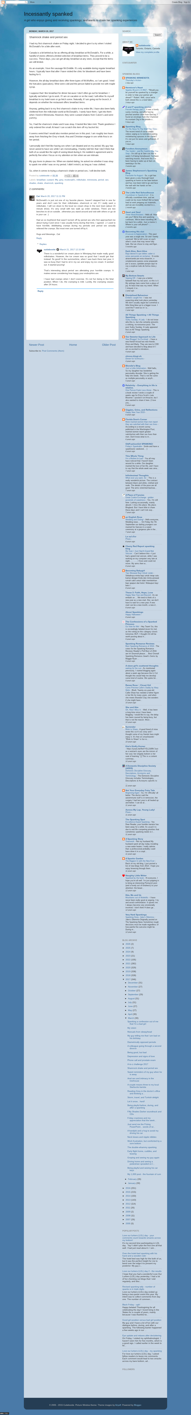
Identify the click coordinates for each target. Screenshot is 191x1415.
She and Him (131, 707)
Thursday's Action (133, 80)
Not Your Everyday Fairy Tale (140, 790)
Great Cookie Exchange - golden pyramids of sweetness (139, 498)
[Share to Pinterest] (77, 175)
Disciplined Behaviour (136, 295)
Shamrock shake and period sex (142, 1068)
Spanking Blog (133, 126)
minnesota (92, 180)
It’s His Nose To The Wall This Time (141, 129)
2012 (128, 1204)
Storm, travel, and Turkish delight (143, 1097)
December (133, 983)
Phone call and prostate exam (141, 1060)
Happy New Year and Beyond (138, 595)
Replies (43, 244)
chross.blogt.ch (133, 356)
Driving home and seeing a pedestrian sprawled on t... (141, 1162)
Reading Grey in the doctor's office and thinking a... (143, 1092)
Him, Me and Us (133, 895)
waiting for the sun (133, 668)
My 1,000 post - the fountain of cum (144, 1174)
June (130, 1006)
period (101, 180)
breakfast (41, 180)
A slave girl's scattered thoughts (141, 666)
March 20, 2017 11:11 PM (53, 196)
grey (61, 180)
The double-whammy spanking (142, 1147)
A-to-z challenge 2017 (137, 1064)
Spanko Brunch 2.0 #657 (136, 90)
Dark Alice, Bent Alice (136, 251)
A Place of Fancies (134, 495)
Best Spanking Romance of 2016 (140, 646)
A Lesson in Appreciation (136, 234)
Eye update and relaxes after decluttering (141, 1335)
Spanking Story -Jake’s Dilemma (139, 917)
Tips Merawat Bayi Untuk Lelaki (139, 573)
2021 (128, 963)
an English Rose (133, 517)
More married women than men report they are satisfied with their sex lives (141, 423)
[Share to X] (71, 175)
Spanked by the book (134, 878)
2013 (128, 1200)
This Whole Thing (134, 456)
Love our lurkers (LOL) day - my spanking (142, 1351)
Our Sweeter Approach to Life (140, 337)
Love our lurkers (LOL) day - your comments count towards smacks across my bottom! (141, 1237)
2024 (128, 952)
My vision (131, 1028)
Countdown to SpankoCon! (137, 195)
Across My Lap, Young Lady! (140, 810)
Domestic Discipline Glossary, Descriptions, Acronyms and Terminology (138, 773)
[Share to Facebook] (74, 175)
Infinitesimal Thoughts (137, 475)
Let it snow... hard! (136, 1101)
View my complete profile (147, 52)
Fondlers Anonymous (136, 149)
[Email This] (65, 175)
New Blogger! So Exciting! (137, 339)
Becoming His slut (134, 232)
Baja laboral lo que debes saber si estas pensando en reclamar (140, 254)
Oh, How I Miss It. (133, 710)
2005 (128, 1223)
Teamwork (130, 841)
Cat (38, 196)
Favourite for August (134, 175)
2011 (128, 1208)
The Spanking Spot (135, 819)
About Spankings (134, 612)
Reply (39, 238)
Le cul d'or (130, 536)
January (132, 1183)
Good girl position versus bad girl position (141, 1320)
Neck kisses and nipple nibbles (141, 1137)
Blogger (137, 1405)
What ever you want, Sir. (136, 478)
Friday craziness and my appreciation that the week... (141, 1119)
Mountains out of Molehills (137, 897)
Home (73, 344)
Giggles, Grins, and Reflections (141, 410)
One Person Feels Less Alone (138, 390)
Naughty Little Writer (136, 875)
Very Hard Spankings (136, 915)
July (130, 1002)
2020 (128, 967)
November (133, 987)
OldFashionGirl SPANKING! (139, 444)
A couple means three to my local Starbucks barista (143, 1086)
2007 (128, 1219)
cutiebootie (44, 176)
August (131, 998)
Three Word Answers (134, 214)
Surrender (130, 727)
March (131, 1018)
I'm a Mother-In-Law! (134, 458)
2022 (128, 960)
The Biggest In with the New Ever (140, 861)
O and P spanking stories (138, 107)
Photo (128, 539)
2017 (128, 979)
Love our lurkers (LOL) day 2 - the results (141, 1271)
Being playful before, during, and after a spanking (142, 1106)
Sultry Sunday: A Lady (135, 320)
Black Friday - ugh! (131, 1305)
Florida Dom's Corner (136, 419)
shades (32, 183)
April (130, 1014)
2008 (128, 1216)
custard (50, 180)
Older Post (109, 344)
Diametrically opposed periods (141, 1042)
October (132, 990)
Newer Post (36, 344)
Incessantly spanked (48, 14)
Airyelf (118, 1405)
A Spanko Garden (134, 858)
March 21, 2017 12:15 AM (72, 249)
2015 (128, 1192)
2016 (128, 1188)
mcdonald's (69, 180)
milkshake (81, 180)
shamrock (48, 183)
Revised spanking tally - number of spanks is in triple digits (138, 1288)
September (133, 994)
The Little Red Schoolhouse (139, 193)
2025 (128, 948)
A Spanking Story (134, 839)
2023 (128, 956)
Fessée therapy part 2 (135, 109)
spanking (59, 183)
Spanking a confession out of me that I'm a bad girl (142, 1022)
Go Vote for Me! (132, 626)
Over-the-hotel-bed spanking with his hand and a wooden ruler (139, 1254)
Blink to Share (131, 729)
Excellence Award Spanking (137, 822)
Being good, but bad (137, 1052)
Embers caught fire (134, 298)
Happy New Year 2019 (135, 412)
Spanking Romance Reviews (139, 644)
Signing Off (130, 278)
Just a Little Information (136, 368)
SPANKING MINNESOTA (137, 78)
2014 (128, 1196)
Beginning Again (132, 793)
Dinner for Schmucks (134, 359)
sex (106, 180)
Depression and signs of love (141, 1056)
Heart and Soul (133, 212)
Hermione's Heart (134, 88)
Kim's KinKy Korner (135, 746)
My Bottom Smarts (134, 276)
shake (40, 183)
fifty (56, 180)
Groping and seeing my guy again (143, 1158)
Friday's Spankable (134, 446)
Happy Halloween (133, 614)
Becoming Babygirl (135, 571)
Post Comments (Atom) (53, 351)
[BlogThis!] (68, 175)
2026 (128, 944)
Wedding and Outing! (134, 519)
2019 (128, 971)
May (130, 1010)
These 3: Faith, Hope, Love (139, 592)
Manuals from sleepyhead (139, 1032)
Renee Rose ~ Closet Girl (138, 685)
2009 (128, 1212)
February (132, 1179)
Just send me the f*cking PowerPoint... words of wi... (141, 1125)
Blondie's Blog (132, 366)
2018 (128, 975)
